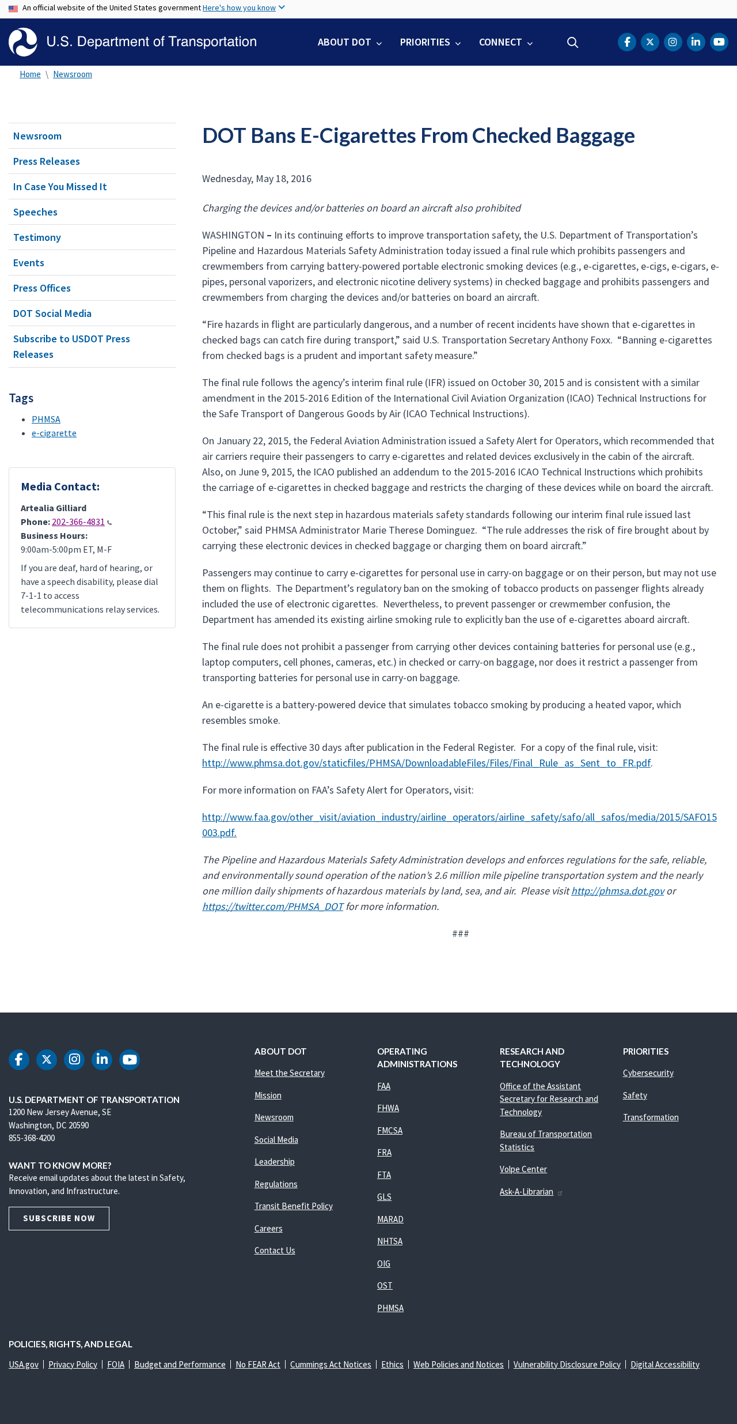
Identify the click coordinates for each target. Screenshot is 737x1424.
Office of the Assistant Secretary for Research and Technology (549, 1099)
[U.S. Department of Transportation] (132, 42)
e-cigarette (54, 433)
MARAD (390, 1219)
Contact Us (274, 1250)
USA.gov (24, 1364)
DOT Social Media (52, 313)
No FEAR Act (257, 1364)
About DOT (344, 41)
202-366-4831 (78, 521)
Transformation (651, 1117)
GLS (384, 1196)
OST (385, 1285)
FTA (384, 1174)
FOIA (115, 1364)
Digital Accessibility (665, 1364)
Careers (268, 1228)
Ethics (392, 1364)
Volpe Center (523, 1169)
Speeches (35, 211)
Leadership (274, 1161)
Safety (635, 1095)
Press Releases (46, 161)
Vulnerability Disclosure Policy (567, 1364)
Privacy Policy (72, 1364)
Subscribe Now (59, 1218)
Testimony (37, 237)
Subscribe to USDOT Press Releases (71, 346)
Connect (500, 41)
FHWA (388, 1107)
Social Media (276, 1139)
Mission (268, 1095)
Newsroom (72, 74)
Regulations (276, 1184)
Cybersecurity (648, 1072)
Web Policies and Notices (458, 1364)
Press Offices (42, 287)
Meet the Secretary (289, 1072)
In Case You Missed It (60, 186)
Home (30, 74)
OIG (383, 1263)
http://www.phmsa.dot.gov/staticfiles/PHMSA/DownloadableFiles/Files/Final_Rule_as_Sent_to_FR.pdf (426, 762)
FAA (383, 1086)
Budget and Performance (180, 1364)
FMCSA (389, 1130)
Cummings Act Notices (330, 1364)
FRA (384, 1152)
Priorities (425, 41)
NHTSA (389, 1241)
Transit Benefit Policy (293, 1205)
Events (28, 262)
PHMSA (46, 419)
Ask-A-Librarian (526, 1191)
